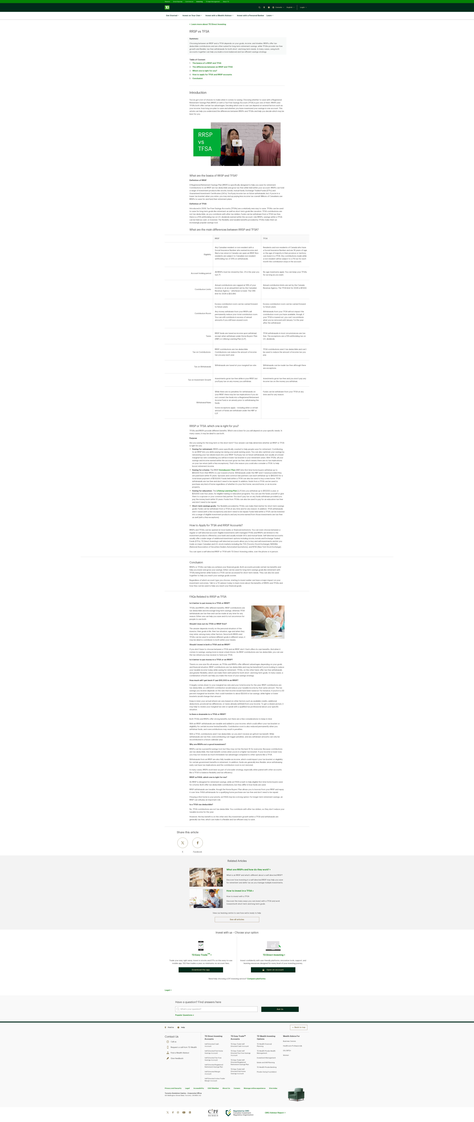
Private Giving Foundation (267, 1072)
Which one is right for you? (204, 71)
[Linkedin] (190, 1112)
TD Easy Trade (201, 955)
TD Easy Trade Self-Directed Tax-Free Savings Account (240, 1053)
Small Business (177, 1)
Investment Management (266, 1058)
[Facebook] (172, 1112)
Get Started (171, 16)
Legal (187, 1088)
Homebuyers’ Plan (227, 470)
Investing (199, 1)
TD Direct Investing (273, 955)
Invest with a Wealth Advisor (219, 16)
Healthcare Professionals (292, 1046)
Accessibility (198, 1088)
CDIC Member (213, 1088)
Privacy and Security (173, 1088)
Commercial (189, 1)
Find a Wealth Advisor (180, 1053)
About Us (226, 1088)
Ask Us (280, 1009)
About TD (226, 1)
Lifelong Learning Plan (227, 491)
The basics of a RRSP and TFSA (206, 63)
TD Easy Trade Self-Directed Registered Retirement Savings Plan (240, 1062)
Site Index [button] (273, 1088)
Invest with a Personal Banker (250, 16)
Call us (173, 1042)
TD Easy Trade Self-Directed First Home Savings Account (238, 1071)
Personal (167, 1)
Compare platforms (256, 979)
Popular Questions (184, 1015)
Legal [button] (167, 990)
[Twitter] (168, 1112)
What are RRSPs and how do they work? (248, 870)
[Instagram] (178, 1112)
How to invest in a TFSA (239, 891)
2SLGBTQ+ (287, 1050)
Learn (269, 16)
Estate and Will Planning (266, 1062)
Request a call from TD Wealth (184, 1047)
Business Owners (289, 1041)
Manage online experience (254, 1088)
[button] (259, 7)
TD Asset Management (213, 1)
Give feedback (177, 1058)
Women (286, 1055)
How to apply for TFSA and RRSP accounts (212, 75)
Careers (237, 1088)
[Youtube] (184, 1112)
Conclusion (197, 78)
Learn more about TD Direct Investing (208, 24)
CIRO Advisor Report (274, 1113)
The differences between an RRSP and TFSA (212, 67)
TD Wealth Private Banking (266, 1067)
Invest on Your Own (191, 16)
